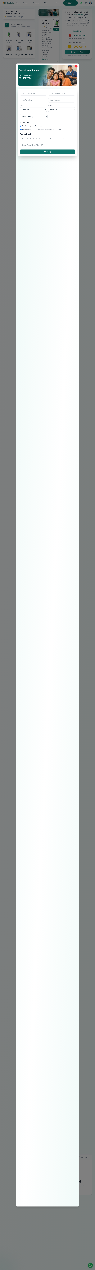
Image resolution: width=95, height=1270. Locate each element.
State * (22, 105)
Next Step (47, 152)
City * (50, 105)
